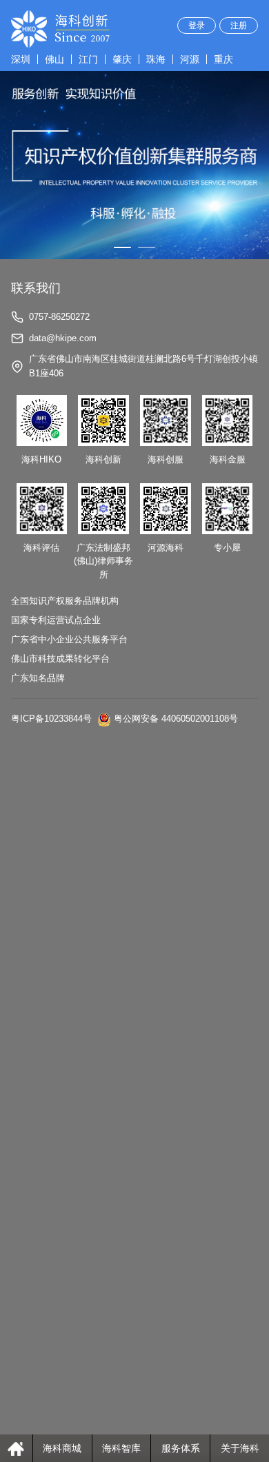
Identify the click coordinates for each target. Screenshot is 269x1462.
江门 (88, 59)
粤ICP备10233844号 (51, 719)
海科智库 (121, 1448)
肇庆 (122, 59)
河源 (189, 59)
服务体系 (180, 1448)
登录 (196, 25)
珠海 (156, 59)
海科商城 (62, 1448)
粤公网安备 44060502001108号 (176, 719)
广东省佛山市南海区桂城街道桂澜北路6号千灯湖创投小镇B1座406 (143, 366)
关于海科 (240, 1448)
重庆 (223, 59)
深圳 (20, 59)
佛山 (54, 59)
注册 (238, 25)
